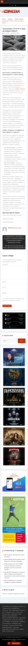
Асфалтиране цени (7, 627)
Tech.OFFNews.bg (6, 606)
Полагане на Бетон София (15, 625)
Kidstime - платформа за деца (13, 623)
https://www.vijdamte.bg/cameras (10, 617)
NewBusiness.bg (7, 608)
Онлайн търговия (9, 218)
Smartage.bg (15, 606)
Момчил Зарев (15, 33)
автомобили (8, 222)
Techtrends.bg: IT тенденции (14, 550)
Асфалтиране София (16, 614)
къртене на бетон (7, 619)
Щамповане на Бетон (18, 629)
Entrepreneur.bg (15, 608)
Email (4, 287)
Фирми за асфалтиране (8, 631)
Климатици (5, 625)
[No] (26, 642)
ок (9, 643)
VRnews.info (5, 610)
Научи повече (16, 643)
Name (4, 282)
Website (4, 293)
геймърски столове (11, 612)
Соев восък (16, 627)
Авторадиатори (15, 621)
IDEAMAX (7, 621)
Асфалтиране (22, 617)
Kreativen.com (22, 606)
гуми (12, 222)
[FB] (12, 5)
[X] (15, 5)
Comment (5, 264)
